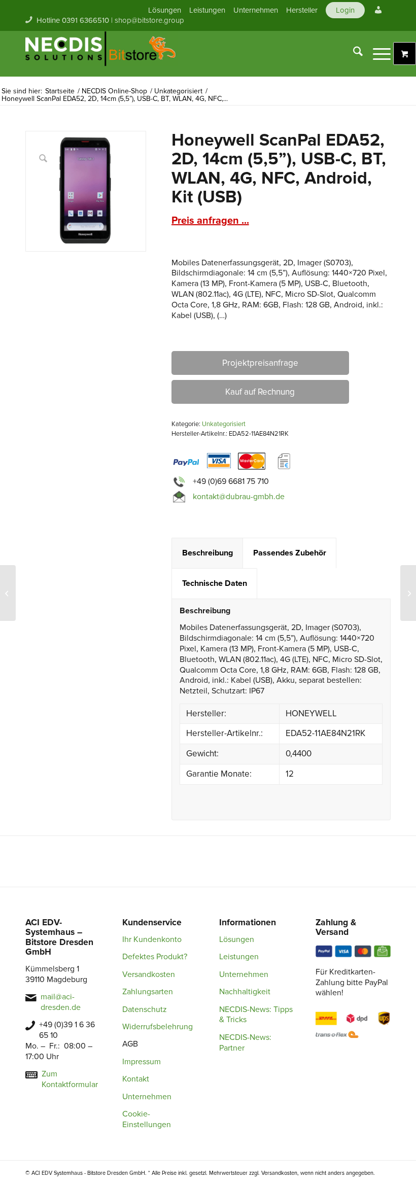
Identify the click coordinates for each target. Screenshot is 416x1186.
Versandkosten (148, 974)
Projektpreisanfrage (260, 363)
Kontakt (135, 1079)
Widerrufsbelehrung (157, 1027)
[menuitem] (164, 10)
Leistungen (207, 10)
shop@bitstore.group (149, 20)
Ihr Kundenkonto (152, 939)
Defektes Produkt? (154, 957)
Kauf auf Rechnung (260, 392)
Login (345, 10)
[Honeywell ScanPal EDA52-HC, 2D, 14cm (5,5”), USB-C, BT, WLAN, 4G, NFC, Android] (408, 593)
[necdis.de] (101, 54)
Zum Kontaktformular (70, 1079)
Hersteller (302, 10)
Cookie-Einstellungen (146, 1119)
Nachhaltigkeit (244, 992)
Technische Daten (214, 583)
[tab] (207, 553)
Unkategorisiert (224, 424)
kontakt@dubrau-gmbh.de (239, 497)
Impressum (141, 1062)
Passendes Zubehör (289, 553)
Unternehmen (255, 10)
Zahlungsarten (147, 992)
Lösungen (164, 10)
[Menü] (377, 54)
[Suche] (353, 54)
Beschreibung (207, 553)
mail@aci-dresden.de (61, 1002)
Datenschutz (144, 1009)
